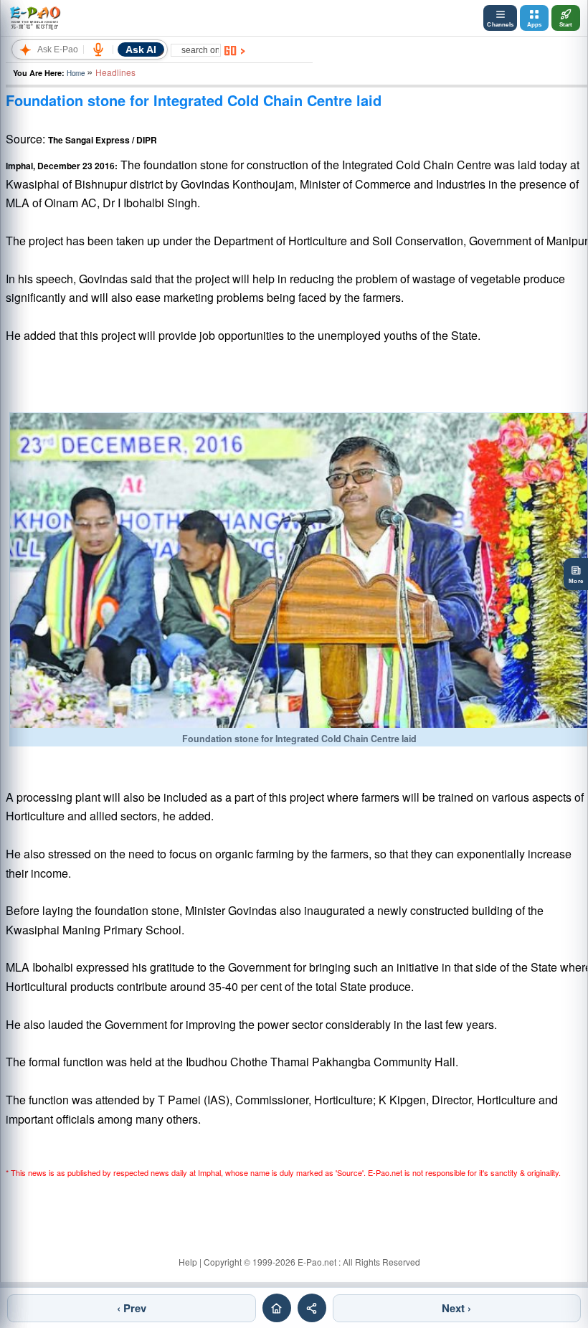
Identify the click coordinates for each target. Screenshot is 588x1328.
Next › (456, 1308)
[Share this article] (312, 1308)
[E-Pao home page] (276, 1308)
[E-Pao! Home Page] (35, 18)
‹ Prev (131, 1308)
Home (76, 73)
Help (188, 1262)
